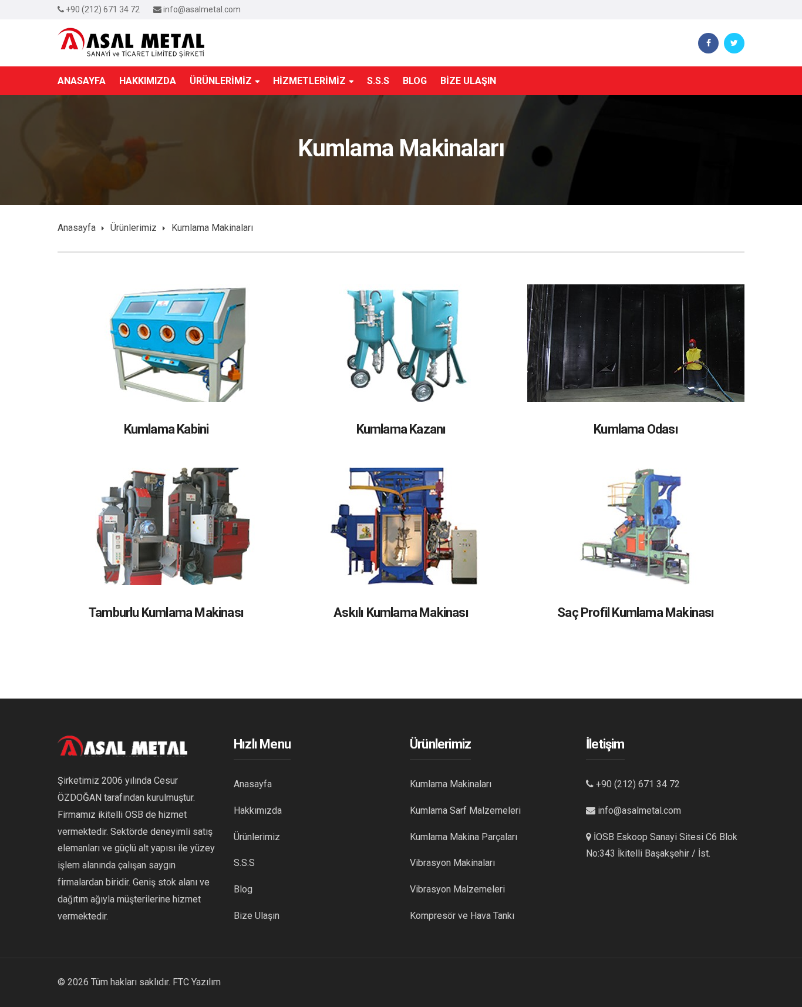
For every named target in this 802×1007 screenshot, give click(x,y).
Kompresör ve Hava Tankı (462, 915)
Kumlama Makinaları (450, 784)
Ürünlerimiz (133, 227)
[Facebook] (708, 43)
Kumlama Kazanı (401, 429)
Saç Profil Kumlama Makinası (635, 612)
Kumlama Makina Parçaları (463, 836)
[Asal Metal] (131, 42)
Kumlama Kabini (166, 429)
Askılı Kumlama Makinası (401, 612)
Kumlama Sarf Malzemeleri (465, 810)
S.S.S (244, 862)
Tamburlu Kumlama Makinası (166, 612)
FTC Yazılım (197, 982)
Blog (243, 889)
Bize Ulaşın (256, 915)
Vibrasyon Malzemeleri (457, 889)
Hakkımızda (258, 810)
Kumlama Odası (636, 429)
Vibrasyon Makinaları (452, 862)
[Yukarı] (775, 963)
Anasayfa (77, 227)
